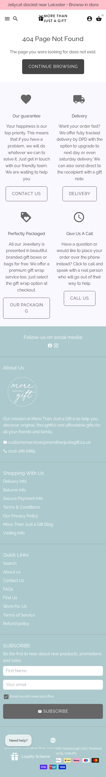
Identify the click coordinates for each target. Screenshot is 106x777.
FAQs (8, 589)
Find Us (10, 597)
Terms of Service (19, 615)
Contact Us (26, 193)
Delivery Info (15, 481)
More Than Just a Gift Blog (28, 524)
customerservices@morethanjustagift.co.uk (47, 442)
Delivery (79, 193)
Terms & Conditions (21, 507)
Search (9, 563)
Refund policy (16, 623)
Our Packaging (26, 308)
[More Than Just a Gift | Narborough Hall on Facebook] (50, 345)
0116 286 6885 (19, 451)
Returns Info (14, 490)
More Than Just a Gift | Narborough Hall (58, 748)
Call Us (79, 298)
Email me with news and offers (32, 696)
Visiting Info (14, 533)
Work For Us (15, 606)
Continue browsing (53, 66)
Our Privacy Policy (20, 515)
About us (12, 572)
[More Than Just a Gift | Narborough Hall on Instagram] (56, 345)
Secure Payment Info (23, 498)
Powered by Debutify (62, 753)
